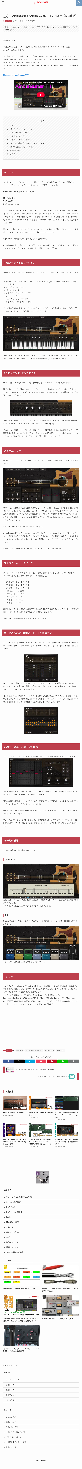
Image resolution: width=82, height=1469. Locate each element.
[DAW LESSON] (41, 3)
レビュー (8, 21)
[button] (8, 1061)
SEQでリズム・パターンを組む (22, 147)
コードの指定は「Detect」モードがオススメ (27, 143)
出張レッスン (11, 1385)
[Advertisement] (41, 1024)
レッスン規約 (11, 1417)
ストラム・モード (17, 136)
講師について (11, 1422)
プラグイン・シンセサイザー (34, 1050)
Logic (8, 1217)
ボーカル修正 (11, 1400)
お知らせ (9, 1227)
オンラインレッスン (13, 1380)
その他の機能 (15, 150)
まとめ (12, 154)
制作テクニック (12, 1242)
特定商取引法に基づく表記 (16, 1442)
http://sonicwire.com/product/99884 (16, 75)
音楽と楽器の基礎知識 (14, 1252)
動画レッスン (11, 1390)
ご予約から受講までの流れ (16, 1432)
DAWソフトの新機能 (14, 1212)
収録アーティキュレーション (21, 129)
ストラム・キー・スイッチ (20, 140)
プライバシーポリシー (14, 1437)
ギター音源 (19, 1050)
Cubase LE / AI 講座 (13, 1202)
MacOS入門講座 (12, 1222)
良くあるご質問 (12, 1427)
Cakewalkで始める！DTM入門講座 (19, 1197)
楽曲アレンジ (11, 1395)
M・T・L (13, 125)
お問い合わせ (11, 1447)
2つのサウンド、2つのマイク (21, 132)
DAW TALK (10, 1207)
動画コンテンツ (49, 1050)
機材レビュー (60, 1050)
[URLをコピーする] (73, 1061)
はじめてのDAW (12, 1232)
